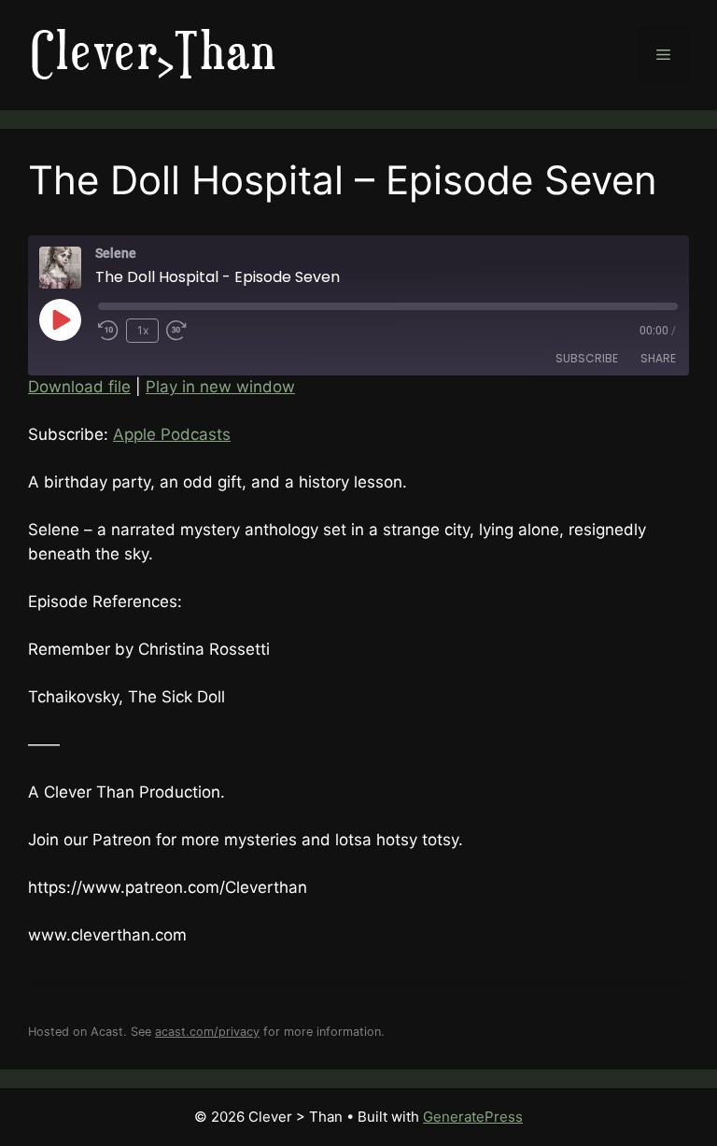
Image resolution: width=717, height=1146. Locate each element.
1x (142, 330)
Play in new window (220, 386)
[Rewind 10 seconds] (108, 330)
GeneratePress (473, 1116)
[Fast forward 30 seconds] (185, 330)
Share (658, 358)
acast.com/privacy (207, 1032)
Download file (79, 386)
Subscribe (586, 358)
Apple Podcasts (172, 434)
